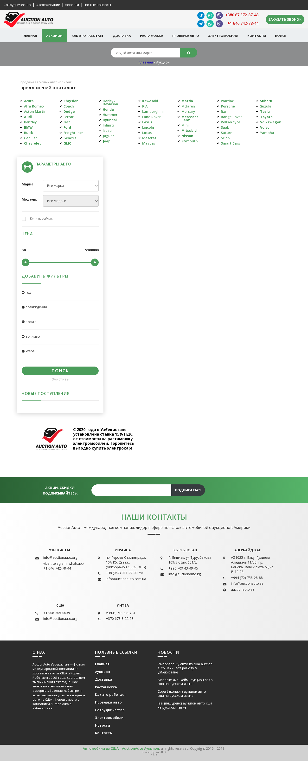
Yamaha (267, 132)
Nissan (187, 135)
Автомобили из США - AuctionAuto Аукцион (121, 748)
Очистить (60, 379)
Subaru (266, 101)
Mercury (188, 111)
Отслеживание (48, 5)
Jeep (106, 141)
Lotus (147, 132)
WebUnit (161, 752)
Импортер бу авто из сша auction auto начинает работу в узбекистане (185, 668)
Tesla (265, 111)
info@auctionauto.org (60, 557)
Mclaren (188, 106)
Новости (72, 5)
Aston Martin (35, 111)
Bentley (30, 122)
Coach (69, 106)
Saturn (226, 132)
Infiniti (108, 125)
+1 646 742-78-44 (242, 23)
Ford (67, 127)
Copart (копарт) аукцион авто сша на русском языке (182, 694)
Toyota (266, 116)
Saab (225, 127)
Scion (225, 138)
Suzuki (265, 106)
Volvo (265, 127)
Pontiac (227, 101)
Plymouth (189, 141)
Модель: (29, 199)
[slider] (25, 262)
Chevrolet (32, 143)
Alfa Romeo (34, 106)
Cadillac (30, 138)
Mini (185, 125)
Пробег (31, 321)
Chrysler (71, 101)
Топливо (33, 336)
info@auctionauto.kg (184, 574)
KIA (145, 106)
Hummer (110, 114)
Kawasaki (150, 101)
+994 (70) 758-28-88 (247, 577)
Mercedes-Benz (190, 118)
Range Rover (231, 116)
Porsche (228, 106)
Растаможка (151, 35)
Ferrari (69, 116)
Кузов (30, 351)
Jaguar (108, 135)
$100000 (92, 250)
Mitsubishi (190, 130)
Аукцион (54, 35)
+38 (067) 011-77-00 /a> (125, 573)
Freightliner (73, 132)
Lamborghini (153, 111)
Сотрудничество (17, 5)
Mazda (187, 101)
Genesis (70, 138)
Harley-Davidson (110, 102)
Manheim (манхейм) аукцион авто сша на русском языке (185, 682)
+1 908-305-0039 (56, 612)
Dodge (69, 111)
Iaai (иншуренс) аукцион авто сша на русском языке (185, 705)
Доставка (122, 35)
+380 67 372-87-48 (241, 15)
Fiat (67, 122)
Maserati (149, 138)
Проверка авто (185, 35)
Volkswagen (270, 122)
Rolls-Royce (230, 122)
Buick (28, 132)
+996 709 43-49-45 (183, 568)
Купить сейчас (41, 219)
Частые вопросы (97, 5)
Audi (28, 116)
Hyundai (110, 120)
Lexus (147, 122)
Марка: (28, 184)
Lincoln (148, 127)
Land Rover (151, 116)
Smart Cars (230, 143)
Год (29, 292)
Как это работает (88, 35)
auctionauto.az (242, 589)
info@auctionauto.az (247, 583)
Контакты (256, 35)
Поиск (280, 35)
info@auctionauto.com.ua (126, 579)
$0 (24, 250)
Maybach (150, 143)
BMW (28, 127)
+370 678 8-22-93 (120, 618)
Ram (225, 111)
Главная (29, 35)
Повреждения (36, 307)
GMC (67, 143)
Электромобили (223, 35)
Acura (29, 101)
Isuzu (107, 130)
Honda (108, 109)
